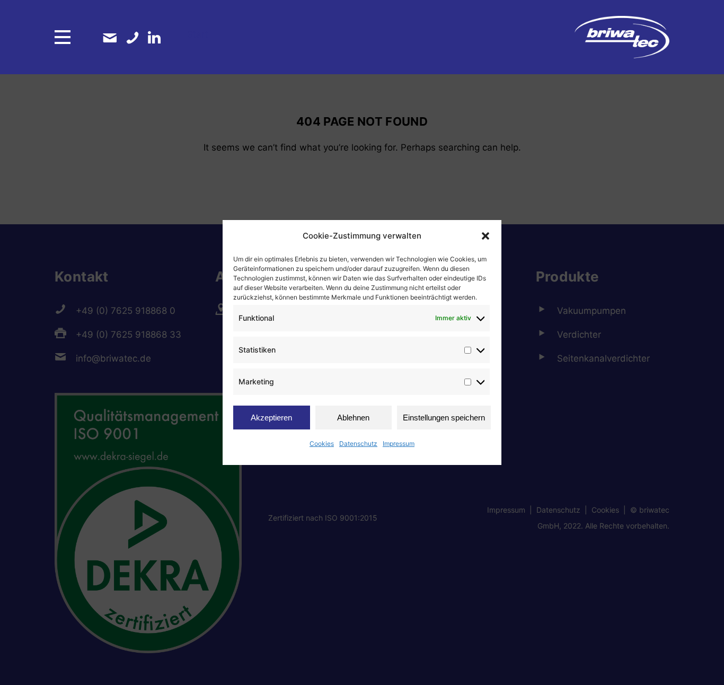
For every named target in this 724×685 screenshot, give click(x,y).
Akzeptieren (271, 417)
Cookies (322, 443)
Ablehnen (353, 417)
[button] (485, 236)
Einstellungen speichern (444, 417)
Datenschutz (358, 443)
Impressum (398, 443)
